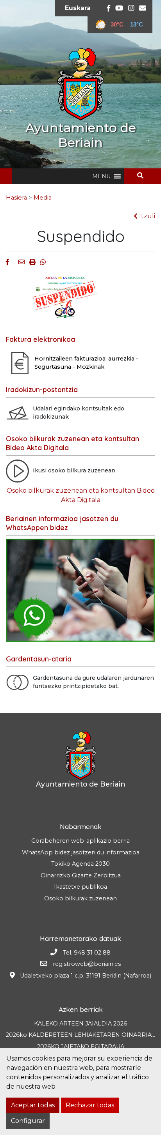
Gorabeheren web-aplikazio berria (80, 840)
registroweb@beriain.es (87, 963)
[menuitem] (78, 8)
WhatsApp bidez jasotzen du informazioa (81, 852)
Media (43, 197)
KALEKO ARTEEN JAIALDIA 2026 (80, 1023)
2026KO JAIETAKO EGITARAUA (80, 1046)
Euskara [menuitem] (78, 8)
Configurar (28, 1120)
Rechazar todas (90, 1105)
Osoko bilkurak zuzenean (80, 898)
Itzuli (146, 216)
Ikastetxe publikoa (80, 886)
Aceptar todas (33, 1105)
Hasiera (16, 197)
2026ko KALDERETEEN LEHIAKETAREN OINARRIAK (81, 1034)
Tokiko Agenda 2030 (80, 863)
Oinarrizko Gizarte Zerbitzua (81, 875)
